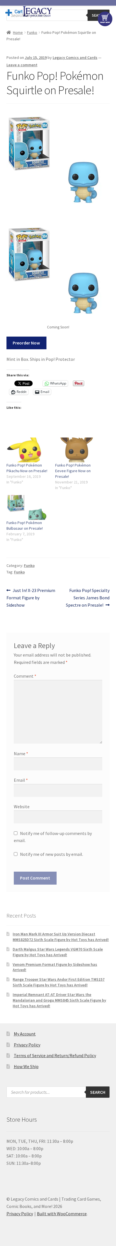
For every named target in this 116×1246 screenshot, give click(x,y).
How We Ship (26, 1066)
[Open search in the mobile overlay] (58, 15)
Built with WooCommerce (62, 1213)
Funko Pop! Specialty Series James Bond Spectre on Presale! (88, 597)
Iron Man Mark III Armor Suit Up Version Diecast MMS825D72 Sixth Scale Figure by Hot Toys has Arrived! (61, 936)
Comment (25, 676)
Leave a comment (21, 64)
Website (22, 806)
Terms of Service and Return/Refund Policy (55, 1055)
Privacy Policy (27, 1045)
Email (21, 780)
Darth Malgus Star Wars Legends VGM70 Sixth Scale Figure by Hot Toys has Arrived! (58, 952)
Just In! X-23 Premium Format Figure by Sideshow (30, 597)
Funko (32, 32)
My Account (25, 1034)
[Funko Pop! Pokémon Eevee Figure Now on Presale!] (76, 450)
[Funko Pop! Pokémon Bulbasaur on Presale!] (28, 507)
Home (18, 32)
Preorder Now (26, 343)
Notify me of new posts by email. (51, 854)
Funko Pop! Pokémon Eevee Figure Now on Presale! (73, 471)
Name (21, 753)
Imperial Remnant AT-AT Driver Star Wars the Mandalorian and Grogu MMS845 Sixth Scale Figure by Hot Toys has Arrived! (59, 1000)
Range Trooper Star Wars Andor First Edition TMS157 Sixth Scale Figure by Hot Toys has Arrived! (58, 982)
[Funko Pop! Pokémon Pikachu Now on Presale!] (28, 450)
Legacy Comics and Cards (75, 57)
